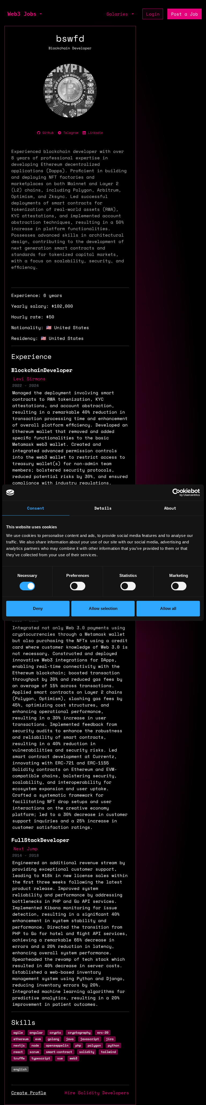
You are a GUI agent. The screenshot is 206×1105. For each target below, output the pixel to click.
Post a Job (184, 14)
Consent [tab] (35, 508)
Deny (38, 608)
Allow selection (103, 608)
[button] (40, 14)
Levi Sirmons (29, 378)
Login (153, 14)
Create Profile (28, 1092)
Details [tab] (103, 508)
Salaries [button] (118, 14)
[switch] (77, 586)
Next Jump (25, 848)
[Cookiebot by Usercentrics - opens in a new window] (176, 492)
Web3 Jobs (22, 14)
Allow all (168, 608)
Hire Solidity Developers (97, 1092)
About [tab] (170, 508)
